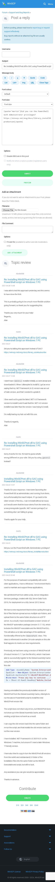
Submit (27, 174)
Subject (5, 61)
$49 (26, 805)
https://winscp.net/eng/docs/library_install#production (26, 551)
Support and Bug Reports (19, 12)
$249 (36, 805)
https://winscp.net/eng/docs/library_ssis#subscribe (25, 352)
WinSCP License (14, 871)
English (26, 859)
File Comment (7, 223)
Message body (8, 73)
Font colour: (7, 89)
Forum (4, 12)
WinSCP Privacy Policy (35, 871)
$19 (17, 805)
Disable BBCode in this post (18, 156)
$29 (22, 805)
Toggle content (27, 830)
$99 (31, 805)
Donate (27, 798)
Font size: (6, 100)
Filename (5, 206)
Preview (27, 183)
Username (6, 49)
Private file (27, 244)
